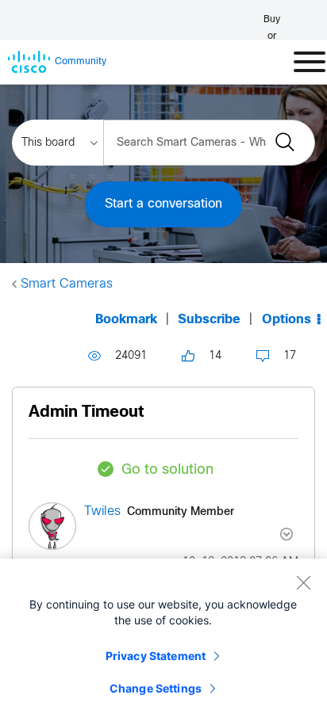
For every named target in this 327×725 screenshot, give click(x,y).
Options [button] (286, 320)
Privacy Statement (156, 655)
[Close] (303, 582)
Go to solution (167, 470)
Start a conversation (163, 204)
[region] (163, 642)
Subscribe (209, 320)
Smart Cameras (67, 284)
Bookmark (126, 320)
